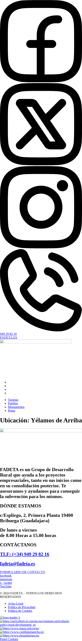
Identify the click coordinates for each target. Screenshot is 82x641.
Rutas (11, 393)
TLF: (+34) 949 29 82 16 (24, 554)
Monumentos (16, 389)
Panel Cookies (9, 639)
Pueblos (13, 385)
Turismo (13, 382)
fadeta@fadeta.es (17, 563)
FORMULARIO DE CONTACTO (22, 572)
